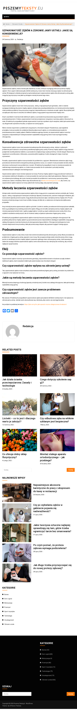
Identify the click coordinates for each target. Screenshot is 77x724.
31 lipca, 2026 (37, 514)
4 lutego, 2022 (7, 460)
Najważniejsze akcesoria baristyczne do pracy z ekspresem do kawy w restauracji (51, 488)
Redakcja (20, 39)
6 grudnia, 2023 (7, 389)
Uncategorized (9, 620)
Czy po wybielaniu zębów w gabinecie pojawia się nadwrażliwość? (47, 508)
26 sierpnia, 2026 (38, 494)
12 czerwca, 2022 (8, 425)
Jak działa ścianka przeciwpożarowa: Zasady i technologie (16, 382)
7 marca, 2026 (44, 425)
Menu (7, 16)
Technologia (8, 616)
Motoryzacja (8, 603)
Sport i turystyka (9, 611)
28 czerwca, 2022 (45, 386)
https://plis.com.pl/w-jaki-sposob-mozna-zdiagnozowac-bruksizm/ (45, 304)
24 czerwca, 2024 (8, 39)
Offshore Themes (15, 706)
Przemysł (7, 607)
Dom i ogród (8, 599)
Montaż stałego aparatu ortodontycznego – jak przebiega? (53, 457)
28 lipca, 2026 (37, 551)
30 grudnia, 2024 (45, 463)
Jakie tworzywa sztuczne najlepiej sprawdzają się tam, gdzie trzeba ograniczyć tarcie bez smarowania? (52, 528)
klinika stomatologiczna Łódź (51, 180)
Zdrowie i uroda (9, 624)
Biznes (6, 594)
